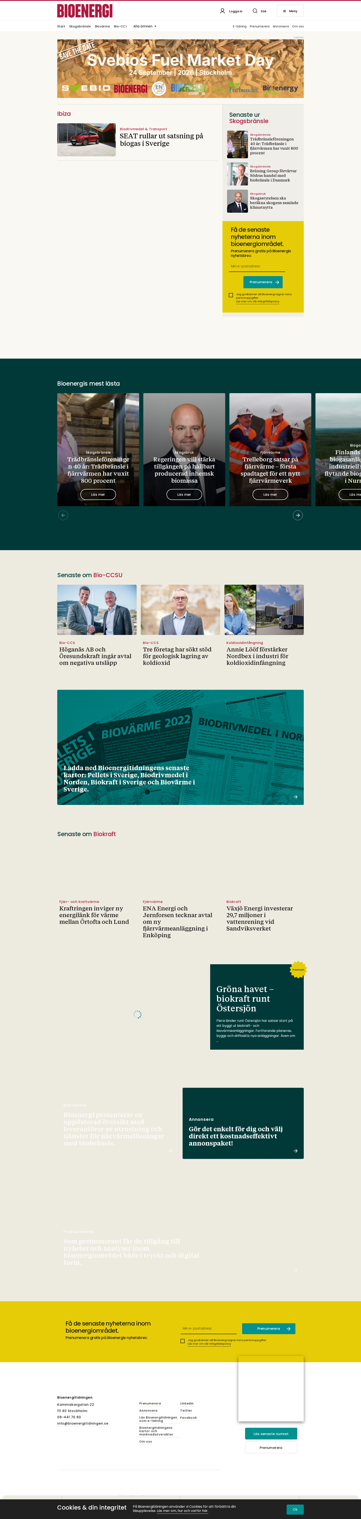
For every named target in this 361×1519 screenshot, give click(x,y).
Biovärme (102, 26)
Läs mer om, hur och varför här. (182, 1511)
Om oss (298, 26)
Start (61, 26)
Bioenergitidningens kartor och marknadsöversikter (156, 1431)
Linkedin (186, 1404)
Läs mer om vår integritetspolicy (257, 301)
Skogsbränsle (80, 26)
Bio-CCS (120, 26)
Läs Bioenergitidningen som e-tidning (158, 1419)
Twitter (186, 1411)
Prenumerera (260, 26)
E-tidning (240, 26)
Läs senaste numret (271, 1433)
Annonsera (281, 26)
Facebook (188, 1418)
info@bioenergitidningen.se (82, 1423)
